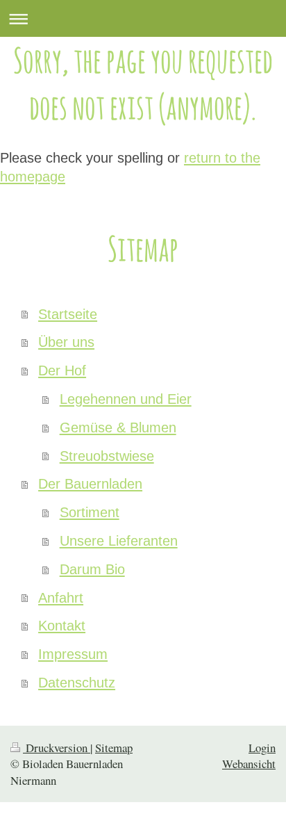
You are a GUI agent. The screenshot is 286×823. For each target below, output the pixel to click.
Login (262, 748)
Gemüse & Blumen (118, 427)
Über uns (66, 342)
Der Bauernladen (90, 483)
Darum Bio (92, 569)
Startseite (67, 314)
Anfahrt (60, 597)
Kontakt (61, 625)
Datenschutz (76, 682)
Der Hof (62, 370)
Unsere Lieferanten (119, 540)
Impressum (73, 654)
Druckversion (56, 748)
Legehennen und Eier (126, 399)
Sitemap (114, 748)
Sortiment (89, 512)
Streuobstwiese (107, 456)
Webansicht (249, 764)
